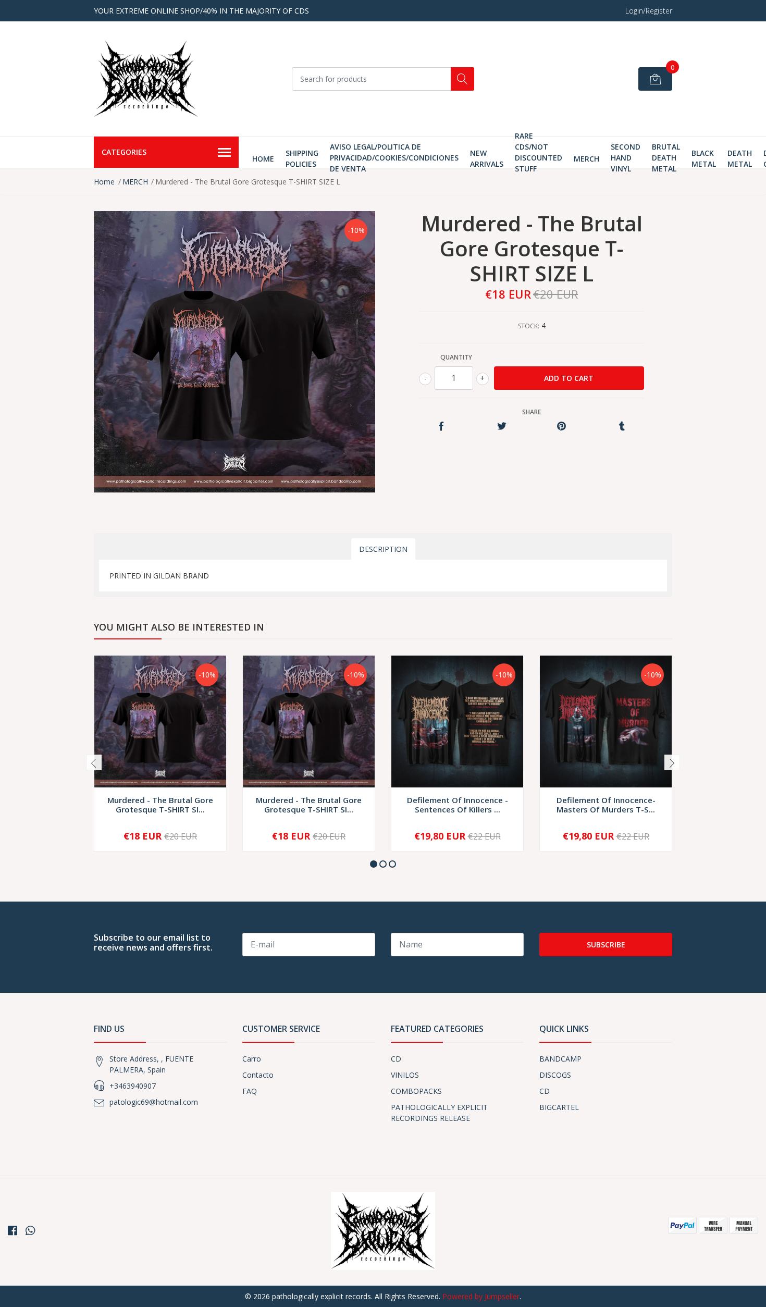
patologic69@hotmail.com (153, 1102)
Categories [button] (124, 152)
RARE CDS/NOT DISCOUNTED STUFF (538, 152)
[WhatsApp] (30, 1230)
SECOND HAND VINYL (625, 158)
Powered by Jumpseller (481, 1296)
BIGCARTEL (559, 1107)
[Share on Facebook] (441, 426)
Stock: (528, 326)
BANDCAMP (560, 1059)
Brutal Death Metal (666, 158)
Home (263, 159)
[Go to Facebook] (12, 1230)
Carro (251, 1059)
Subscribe (606, 945)
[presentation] (94, 762)
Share (531, 412)
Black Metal (703, 158)
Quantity (456, 357)
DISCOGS (555, 1075)
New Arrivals (486, 158)
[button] (373, 864)
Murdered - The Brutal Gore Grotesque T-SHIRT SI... (160, 805)
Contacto (258, 1075)
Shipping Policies (302, 158)
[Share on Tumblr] (622, 426)
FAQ (249, 1091)
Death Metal (739, 158)
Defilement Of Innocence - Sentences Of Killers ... (457, 805)
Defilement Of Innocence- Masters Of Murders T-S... (606, 805)
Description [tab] (383, 549)
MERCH (586, 159)
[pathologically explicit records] (146, 78)
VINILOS (405, 1075)
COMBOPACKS (416, 1091)
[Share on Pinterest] (561, 426)
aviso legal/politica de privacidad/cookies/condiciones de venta (394, 158)
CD (396, 1059)
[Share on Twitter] (501, 426)
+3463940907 (132, 1086)
